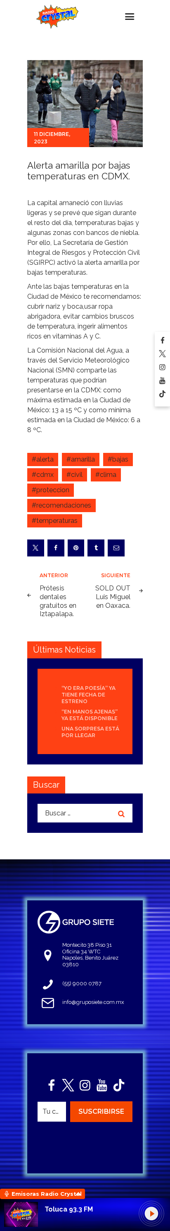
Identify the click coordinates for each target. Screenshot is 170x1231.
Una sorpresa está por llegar (90, 732)
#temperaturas (55, 521)
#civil (74, 475)
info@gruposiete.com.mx (93, 1002)
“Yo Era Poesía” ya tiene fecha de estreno (88, 694)
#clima (105, 475)
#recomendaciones (61, 505)
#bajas (118, 459)
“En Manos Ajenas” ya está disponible (89, 715)
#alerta (43, 459)
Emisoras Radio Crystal (47, 1193)
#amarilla (80, 459)
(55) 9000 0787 (82, 983)
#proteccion (50, 490)
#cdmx (43, 475)
